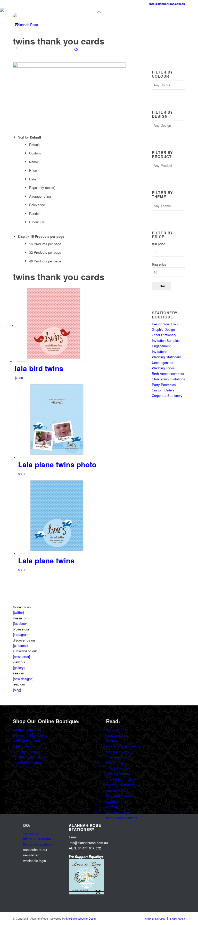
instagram (21, 634)
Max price (159, 264)
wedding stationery (27, 740)
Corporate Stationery (167, 395)
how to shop (115, 762)
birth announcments (27, 751)
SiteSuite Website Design (81, 918)
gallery (19, 667)
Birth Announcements (168, 373)
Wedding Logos (163, 367)
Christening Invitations (168, 379)
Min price (158, 244)
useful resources (118, 812)
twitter (18, 612)
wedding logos (23, 746)
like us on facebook (37, 844)
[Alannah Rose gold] (25, 24)
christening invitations (29, 757)
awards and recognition (123, 746)
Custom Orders (163, 390)
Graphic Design (163, 329)
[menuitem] (154, 918)
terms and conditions (121, 817)
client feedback (117, 757)
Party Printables (164, 384)
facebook (21, 623)
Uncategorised (162, 362)
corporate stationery (28, 762)
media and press (118, 751)
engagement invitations (30, 735)
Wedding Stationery (166, 356)
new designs (23, 678)
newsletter (21, 656)
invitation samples (26, 729)
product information (120, 779)
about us (112, 729)
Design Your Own (165, 324)
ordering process (118, 768)
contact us (31, 833)
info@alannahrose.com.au (167, 4)
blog (17, 689)
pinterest (20, 645)
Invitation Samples (166, 340)
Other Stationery (164, 334)
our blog (112, 806)
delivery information (120, 784)
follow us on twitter (37, 838)
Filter (161, 286)
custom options (117, 790)
